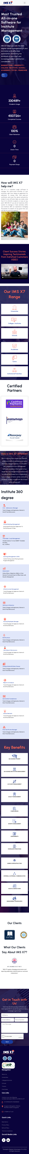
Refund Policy (5, 1128)
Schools (14, 335)
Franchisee (5, 1089)
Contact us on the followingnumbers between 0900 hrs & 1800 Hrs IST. (13, 1098)
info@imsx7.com (8, 1111)
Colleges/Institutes (7, 1080)
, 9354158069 (15, 1102)
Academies (14, 349)
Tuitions (4, 1086)
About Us (4, 1074)
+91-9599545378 (8, 1102)
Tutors (14, 361)
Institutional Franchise (14, 374)
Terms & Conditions (7, 1131)
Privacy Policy (5, 1125)
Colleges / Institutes (14, 323)
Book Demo (3, 75)
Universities (14, 311)
